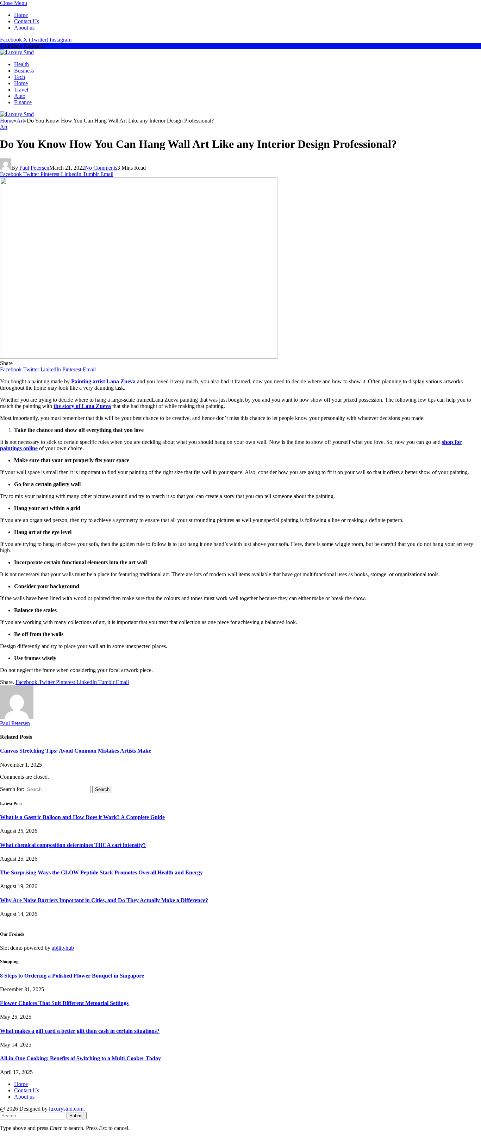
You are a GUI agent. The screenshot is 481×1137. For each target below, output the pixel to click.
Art (3, 127)
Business (24, 71)
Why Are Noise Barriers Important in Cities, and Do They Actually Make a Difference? (104, 900)
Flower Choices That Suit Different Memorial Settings (64, 1003)
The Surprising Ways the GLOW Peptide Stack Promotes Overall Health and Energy (101, 872)
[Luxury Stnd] (17, 52)
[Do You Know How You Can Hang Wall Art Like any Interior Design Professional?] (138, 357)
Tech (19, 77)
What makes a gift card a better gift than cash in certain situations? (80, 1031)
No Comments (101, 168)
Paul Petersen (34, 168)
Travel (21, 90)
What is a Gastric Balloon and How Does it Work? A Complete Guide (82, 817)
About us (24, 28)
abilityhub (63, 948)
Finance (23, 102)
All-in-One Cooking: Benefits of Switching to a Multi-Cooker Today (80, 1058)
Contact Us (26, 21)
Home (21, 15)
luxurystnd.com (66, 1109)
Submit (76, 1115)
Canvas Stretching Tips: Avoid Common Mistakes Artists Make (75, 751)
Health (21, 64)
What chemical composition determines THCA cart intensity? (73, 845)
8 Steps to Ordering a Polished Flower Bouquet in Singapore (72, 976)
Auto (19, 96)
